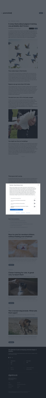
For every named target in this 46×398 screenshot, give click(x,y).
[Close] (38, 185)
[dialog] (23, 199)
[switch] (34, 200)
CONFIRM (16, 209)
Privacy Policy (28, 212)
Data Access (23, 212)
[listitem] (23, 198)
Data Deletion (18, 212)
